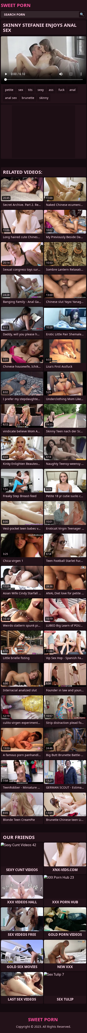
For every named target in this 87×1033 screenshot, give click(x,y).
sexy (41, 90)
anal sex (11, 98)
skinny (43, 98)
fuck (61, 90)
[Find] (82, 14)
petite (9, 90)
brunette (28, 98)
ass (51, 90)
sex (20, 90)
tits (30, 90)
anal (72, 90)
